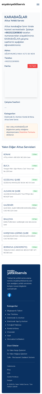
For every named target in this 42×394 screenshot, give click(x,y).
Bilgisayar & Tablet (14, 311)
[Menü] (38, 4)
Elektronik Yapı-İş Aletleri (17, 321)
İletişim (9, 380)
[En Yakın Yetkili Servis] (13, 4)
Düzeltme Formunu (27, 132)
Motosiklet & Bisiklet (15, 339)
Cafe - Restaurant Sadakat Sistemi (20, 357)
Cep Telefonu (12, 314)
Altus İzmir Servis (11, 119)
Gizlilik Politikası (12, 377)
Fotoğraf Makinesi (14, 325)
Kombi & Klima (28, 117)
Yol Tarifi (32, 66)
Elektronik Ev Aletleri (13, 117)
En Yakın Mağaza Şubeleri (17, 354)
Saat (9, 335)
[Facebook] (9, 295)
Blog (8, 370)
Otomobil (11, 332)
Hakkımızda (11, 366)
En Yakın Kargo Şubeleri (16, 350)
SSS (8, 373)
